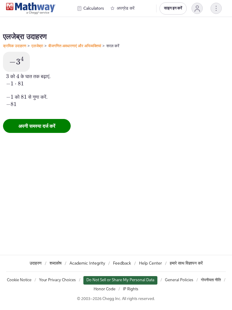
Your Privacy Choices (57, 280)
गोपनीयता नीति (211, 280)
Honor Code (104, 289)
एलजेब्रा (37, 45)
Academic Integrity (87, 263)
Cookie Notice (19, 280)
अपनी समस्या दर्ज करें (36, 126)
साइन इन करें (173, 8)
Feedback (122, 263)
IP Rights (130, 289)
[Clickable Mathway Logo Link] (31, 8)
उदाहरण (36, 263)
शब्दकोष (56, 263)
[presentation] (16, 61)
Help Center (150, 263)
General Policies (179, 280)
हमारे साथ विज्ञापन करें (186, 263)
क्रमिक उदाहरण (14, 45)
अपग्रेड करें (125, 8)
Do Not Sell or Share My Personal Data (120, 280)
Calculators (93, 8)
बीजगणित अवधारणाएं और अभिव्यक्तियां (74, 45)
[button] (197, 8)
